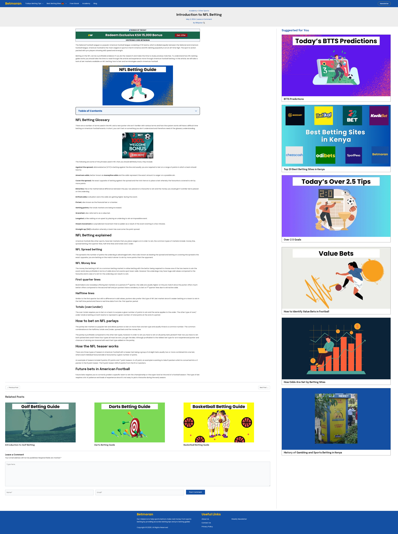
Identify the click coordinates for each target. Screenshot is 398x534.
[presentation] (336, 65)
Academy (193, 11)
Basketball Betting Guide (196, 445)
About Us (205, 519)
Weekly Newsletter (239, 519)
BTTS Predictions (294, 99)
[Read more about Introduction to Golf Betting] (40, 422)
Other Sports (203, 11)
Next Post (264, 387)
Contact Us (206, 523)
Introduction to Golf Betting (20, 445)
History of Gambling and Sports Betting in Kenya (313, 453)
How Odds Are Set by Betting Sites (304, 382)
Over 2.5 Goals (292, 240)
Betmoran (13, 3)
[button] (42, 3)
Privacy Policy (207, 526)
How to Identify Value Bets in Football (306, 312)
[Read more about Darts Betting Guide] (129, 422)
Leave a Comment (204, 19)
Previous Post (12, 387)
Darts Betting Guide (104, 445)
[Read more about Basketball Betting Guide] (219, 422)
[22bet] (137, 145)
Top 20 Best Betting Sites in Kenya (304, 169)
